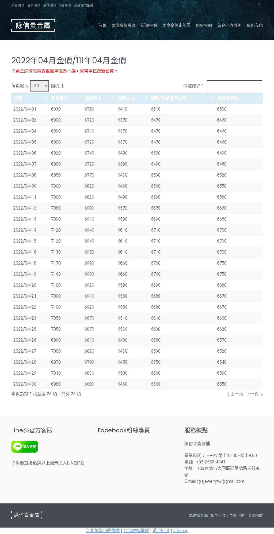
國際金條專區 (124, 25)
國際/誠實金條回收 (169, 98)
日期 (17, 98)
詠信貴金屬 (33, 25)
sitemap (180, 530)
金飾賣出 (59, 98)
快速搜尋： (194, 86)
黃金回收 (161, 530)
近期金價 (149, 25)
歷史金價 (204, 25)
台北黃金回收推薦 (103, 530)
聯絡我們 (255, 25)
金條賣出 (93, 98)
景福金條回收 (230, 98)
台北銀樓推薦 (136, 530)
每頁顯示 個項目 (37, 85)
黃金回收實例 (229, 25)
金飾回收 (126, 98)
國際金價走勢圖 (176, 25)
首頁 (102, 25)
